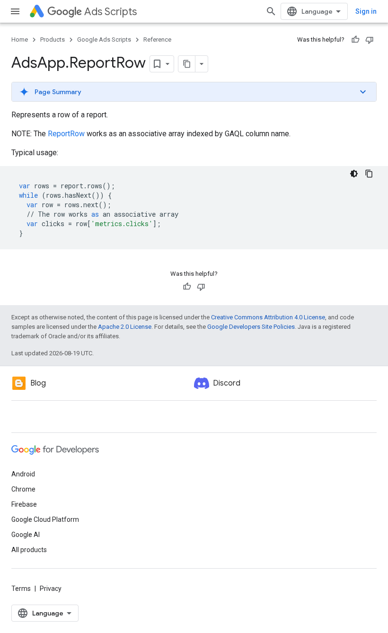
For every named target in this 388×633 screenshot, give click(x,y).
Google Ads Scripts (104, 39)
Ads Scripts (110, 11)
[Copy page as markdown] (186, 64)
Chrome (23, 489)
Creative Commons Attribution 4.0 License (268, 317)
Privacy (51, 588)
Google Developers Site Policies (251, 326)
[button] (194, 91)
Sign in (366, 11)
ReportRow (66, 133)
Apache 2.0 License (124, 326)
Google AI (25, 534)
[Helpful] (355, 40)
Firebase (24, 504)
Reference (157, 39)
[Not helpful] (369, 40)
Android (23, 474)
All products (29, 550)
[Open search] (271, 11)
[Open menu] (15, 11)
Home (19, 39)
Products (52, 39)
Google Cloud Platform (45, 519)
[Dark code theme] (354, 173)
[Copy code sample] (369, 173)
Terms (21, 588)
